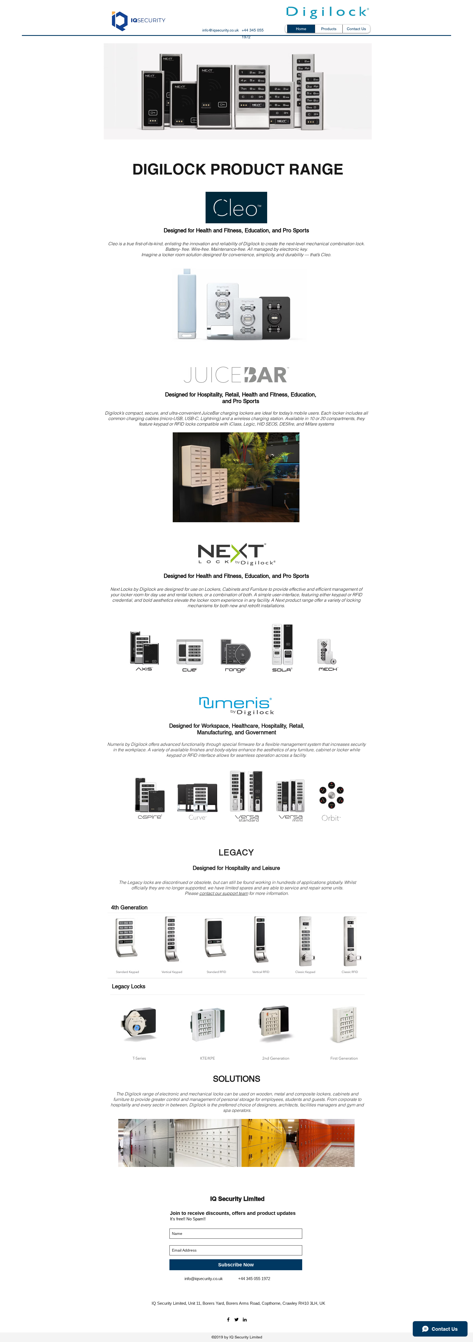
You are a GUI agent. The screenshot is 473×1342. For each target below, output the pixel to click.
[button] (328, 29)
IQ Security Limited (237, 1198)
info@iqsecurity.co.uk (220, 30)
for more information (268, 893)
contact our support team (223, 893)
